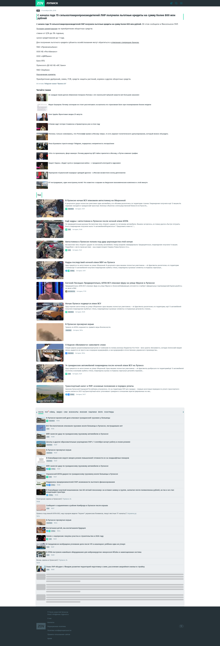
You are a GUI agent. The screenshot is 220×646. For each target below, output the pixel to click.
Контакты (50, 622)
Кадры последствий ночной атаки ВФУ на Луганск (90, 262)
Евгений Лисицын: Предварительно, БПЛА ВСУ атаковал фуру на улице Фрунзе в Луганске (110, 283)
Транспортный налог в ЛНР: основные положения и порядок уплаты (99, 386)
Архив (49, 638)
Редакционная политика (56, 626)
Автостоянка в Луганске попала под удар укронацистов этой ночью (99, 241)
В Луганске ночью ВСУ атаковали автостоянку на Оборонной (95, 200)
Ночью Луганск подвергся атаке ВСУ (83, 303)
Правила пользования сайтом (58, 634)
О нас (49, 618)
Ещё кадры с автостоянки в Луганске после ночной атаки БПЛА (96, 221)
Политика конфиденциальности (59, 630)
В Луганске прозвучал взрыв (79, 324)
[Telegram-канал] (171, 3)
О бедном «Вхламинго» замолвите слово (85, 345)
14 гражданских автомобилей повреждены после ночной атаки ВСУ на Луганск (104, 365)
